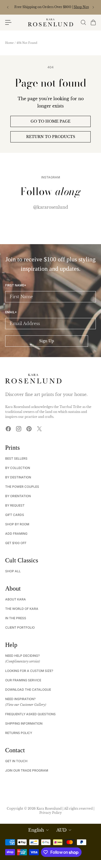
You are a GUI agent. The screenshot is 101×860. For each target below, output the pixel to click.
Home (9, 43)
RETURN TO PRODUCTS (50, 136)
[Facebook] (8, 429)
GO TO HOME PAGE (50, 121)
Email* (11, 312)
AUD (61, 830)
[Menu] (8, 22)
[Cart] (93, 22)
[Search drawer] (83, 22)
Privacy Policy (50, 813)
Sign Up (46, 341)
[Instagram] (19, 429)
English (36, 830)
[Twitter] (39, 429)
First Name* (15, 285)
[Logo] (50, 22)
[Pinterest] (29, 429)
